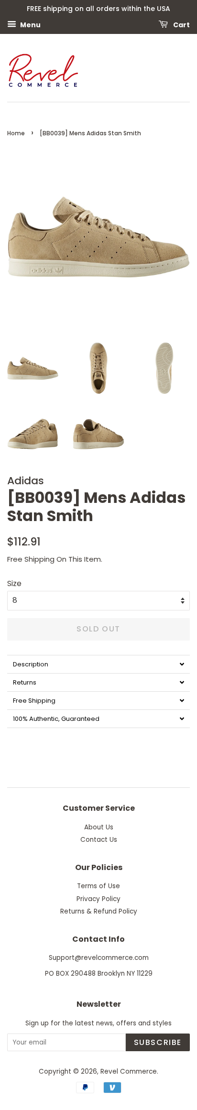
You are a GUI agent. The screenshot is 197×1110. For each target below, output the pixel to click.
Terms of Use (98, 886)
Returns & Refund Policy (98, 911)
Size (14, 583)
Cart (181, 24)
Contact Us (98, 839)
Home (16, 133)
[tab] (98, 664)
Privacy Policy (98, 898)
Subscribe (158, 1042)
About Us (98, 827)
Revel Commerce (128, 1071)
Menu (30, 24)
